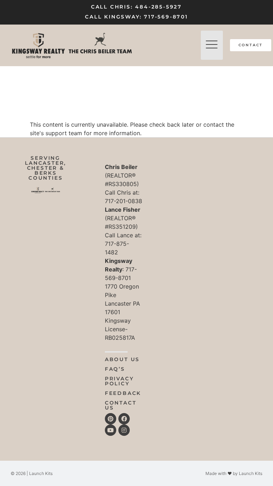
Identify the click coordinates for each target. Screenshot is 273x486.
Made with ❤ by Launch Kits (233, 473)
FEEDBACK (123, 393)
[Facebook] (124, 418)
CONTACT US (120, 405)
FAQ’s (115, 368)
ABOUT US (122, 359)
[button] (212, 45)
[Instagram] (124, 430)
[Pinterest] (110, 418)
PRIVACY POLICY (119, 381)
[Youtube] (110, 430)
